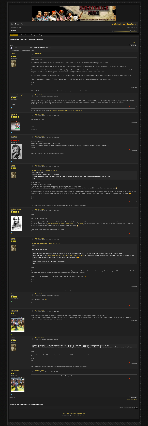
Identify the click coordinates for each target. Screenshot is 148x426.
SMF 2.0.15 (66, 413)
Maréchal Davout (16, 209)
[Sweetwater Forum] (74, 20)
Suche (26, 35)
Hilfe (21, 35)
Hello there (38, 53)
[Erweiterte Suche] (112, 30)
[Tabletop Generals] (11, 108)
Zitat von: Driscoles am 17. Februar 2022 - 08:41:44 (44, 170)
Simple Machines (81, 413)
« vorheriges (128, 43)
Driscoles (14, 136)
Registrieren (43, 35)
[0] (11, 133)
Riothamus (14, 114)
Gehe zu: (121, 407)
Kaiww (13, 53)
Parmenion (14, 294)
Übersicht (14, 35)
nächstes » (135, 43)
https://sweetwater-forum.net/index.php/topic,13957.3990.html (65, 223)
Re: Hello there (39, 95)
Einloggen (34, 35)
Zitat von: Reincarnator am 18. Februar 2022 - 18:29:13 (45, 343)
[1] (11, 334)
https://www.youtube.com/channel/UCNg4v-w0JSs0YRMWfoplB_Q (65, 110)
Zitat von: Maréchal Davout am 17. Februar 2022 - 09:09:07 (46, 243)
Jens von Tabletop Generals (19, 95)
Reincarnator (15, 310)
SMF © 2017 (73, 413)
